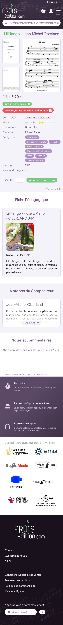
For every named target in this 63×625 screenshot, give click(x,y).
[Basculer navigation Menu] (58, 10)
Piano (29, 156)
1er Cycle (55, 142)
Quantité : (8, 180)
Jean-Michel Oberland (37, 117)
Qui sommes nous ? (16, 555)
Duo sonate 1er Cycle (36, 142)
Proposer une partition (17, 580)
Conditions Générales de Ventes (23, 574)
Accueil (8, 374)
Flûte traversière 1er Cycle (38, 151)
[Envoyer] (42, 612)
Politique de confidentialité (20, 585)
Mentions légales (14, 591)
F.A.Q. (8, 561)
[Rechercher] (6, 23)
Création (41, 156)
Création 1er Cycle (35, 160)
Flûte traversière (34, 146)
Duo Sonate (32, 137)
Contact (9, 550)
